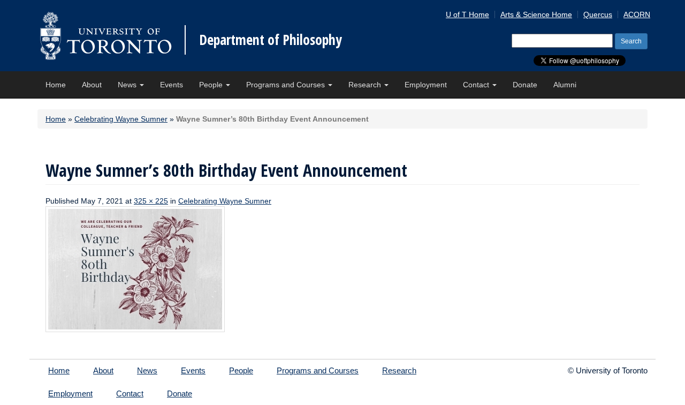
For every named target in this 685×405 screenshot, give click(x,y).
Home (55, 84)
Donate (525, 84)
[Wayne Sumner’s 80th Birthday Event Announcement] (135, 268)
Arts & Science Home (536, 14)
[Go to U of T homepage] (105, 36)
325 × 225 (151, 201)
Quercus (597, 14)
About (92, 84)
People (212, 84)
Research (365, 84)
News (128, 84)
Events (171, 84)
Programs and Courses (286, 84)
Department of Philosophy (270, 39)
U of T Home (467, 14)
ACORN (636, 14)
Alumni (564, 84)
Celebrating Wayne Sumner (121, 119)
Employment (426, 84)
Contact (477, 84)
